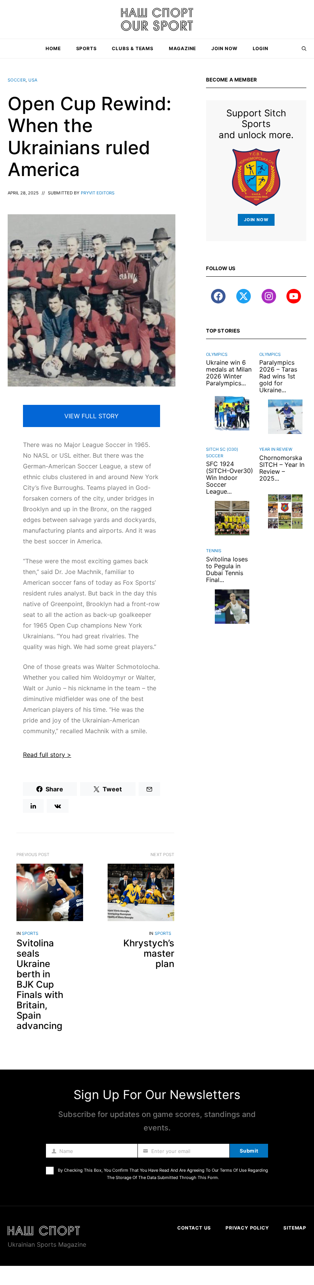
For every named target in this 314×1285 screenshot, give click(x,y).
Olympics (216, 354)
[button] (304, 48)
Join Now (224, 48)
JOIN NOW (256, 219)
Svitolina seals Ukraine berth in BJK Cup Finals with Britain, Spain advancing (39, 984)
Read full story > (47, 754)
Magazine (182, 48)
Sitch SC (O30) (222, 449)
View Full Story (91, 416)
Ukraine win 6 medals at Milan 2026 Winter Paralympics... (229, 373)
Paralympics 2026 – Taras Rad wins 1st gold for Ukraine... (278, 376)
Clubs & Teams (132, 48)
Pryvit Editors (97, 193)
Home (53, 48)
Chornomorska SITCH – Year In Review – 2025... (281, 468)
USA (32, 80)
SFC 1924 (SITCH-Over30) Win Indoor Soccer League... (229, 477)
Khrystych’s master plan (148, 953)
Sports (86, 48)
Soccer (17, 80)
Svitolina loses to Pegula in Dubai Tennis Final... (227, 569)
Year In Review (275, 449)
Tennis (213, 550)
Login (260, 48)
